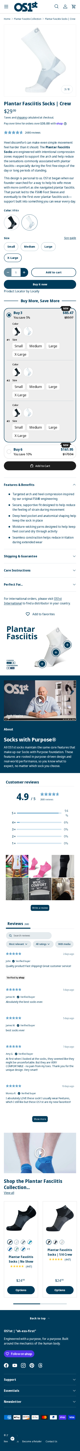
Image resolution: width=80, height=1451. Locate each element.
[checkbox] (64, 944)
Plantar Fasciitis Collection (27, 19)
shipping (22, 117)
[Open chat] (12, 1438)
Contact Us (51, 1441)
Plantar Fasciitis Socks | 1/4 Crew (60, 1252)
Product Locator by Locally (21, 291)
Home (7, 19)
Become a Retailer (32, 1441)
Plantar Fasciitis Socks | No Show (21, 1259)
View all (9, 1193)
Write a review (40, 908)
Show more (40, 1119)
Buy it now (40, 284)
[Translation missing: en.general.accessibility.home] (26, 7)
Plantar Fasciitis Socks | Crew (60, 19)
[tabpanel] (40, 1029)
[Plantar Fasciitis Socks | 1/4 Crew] (60, 1218)
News (6, 1441)
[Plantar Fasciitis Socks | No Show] (21, 1218)
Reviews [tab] (18, 923)
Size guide (70, 238)
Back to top (38, 1318)
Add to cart (53, 272)
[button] (56, 6)
